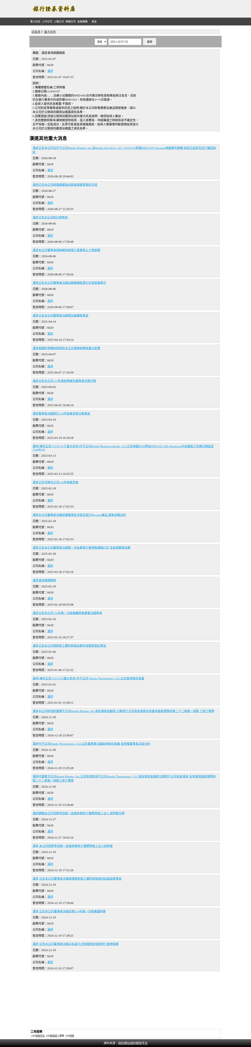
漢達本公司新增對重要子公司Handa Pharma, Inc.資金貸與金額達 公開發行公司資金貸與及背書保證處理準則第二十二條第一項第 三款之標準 (123, 711)
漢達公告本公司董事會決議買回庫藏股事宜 (60, 315)
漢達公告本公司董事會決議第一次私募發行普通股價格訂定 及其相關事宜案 (81, 547)
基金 (94, 21)
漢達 (50, 71)
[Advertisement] (150, 9)
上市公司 (47, 21)
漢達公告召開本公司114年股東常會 (55, 482)
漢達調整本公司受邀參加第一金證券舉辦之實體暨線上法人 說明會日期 (79, 813)
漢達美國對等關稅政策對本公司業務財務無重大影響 (66, 348)
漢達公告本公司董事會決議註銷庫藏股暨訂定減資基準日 (69, 282)
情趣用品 (40, 1035)
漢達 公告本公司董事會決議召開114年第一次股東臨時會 (69, 911)
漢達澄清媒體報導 (44, 580)
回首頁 (36, 31)
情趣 (71, 1035)
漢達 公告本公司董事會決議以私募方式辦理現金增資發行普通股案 (76, 944)
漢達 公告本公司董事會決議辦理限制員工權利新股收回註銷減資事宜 (77, 878)
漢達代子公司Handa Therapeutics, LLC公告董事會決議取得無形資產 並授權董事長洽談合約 (91, 743)
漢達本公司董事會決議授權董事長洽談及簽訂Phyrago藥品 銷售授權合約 (79, 515)
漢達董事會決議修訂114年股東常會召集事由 (61, 413)
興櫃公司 (70, 21)
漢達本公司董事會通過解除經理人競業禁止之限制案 (66, 250)
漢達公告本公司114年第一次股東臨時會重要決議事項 (67, 613)
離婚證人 (54, 1035)
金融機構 (82, 21)
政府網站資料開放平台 (133, 1043)
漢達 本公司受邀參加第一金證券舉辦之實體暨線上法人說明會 (73, 846)
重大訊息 (35, 21)
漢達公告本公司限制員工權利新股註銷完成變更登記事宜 (69, 645)
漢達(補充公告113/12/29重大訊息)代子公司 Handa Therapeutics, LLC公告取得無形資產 (88, 678)
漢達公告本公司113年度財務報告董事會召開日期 (64, 380)
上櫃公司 (59, 21)
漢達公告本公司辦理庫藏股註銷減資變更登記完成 (65, 184)
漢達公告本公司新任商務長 (50, 217)
